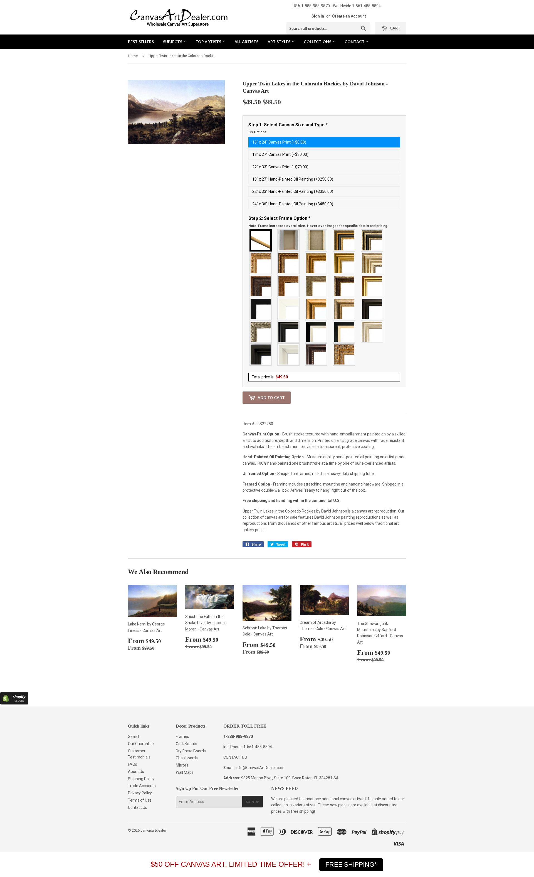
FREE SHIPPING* (351, 864)
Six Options (257, 132)
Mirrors (182, 765)
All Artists (246, 41)
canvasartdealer (153, 830)
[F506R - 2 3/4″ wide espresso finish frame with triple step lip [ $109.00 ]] (372, 309)
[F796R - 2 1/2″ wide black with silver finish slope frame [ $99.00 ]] (316, 332)
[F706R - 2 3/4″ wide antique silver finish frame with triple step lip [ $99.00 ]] (372, 332)
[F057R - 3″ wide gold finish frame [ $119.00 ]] (344, 263)
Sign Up (252, 802)
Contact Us (137, 807)
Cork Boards (186, 743)
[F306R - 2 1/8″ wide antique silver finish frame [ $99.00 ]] (316, 286)
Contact (355, 41)
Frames (182, 736)
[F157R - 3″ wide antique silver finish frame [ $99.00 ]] (372, 263)
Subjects (173, 41)
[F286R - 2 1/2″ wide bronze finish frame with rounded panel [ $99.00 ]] (344, 286)
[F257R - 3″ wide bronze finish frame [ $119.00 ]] (316, 263)
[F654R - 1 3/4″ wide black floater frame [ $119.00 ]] (260, 354)
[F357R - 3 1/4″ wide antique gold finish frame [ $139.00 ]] (316, 309)
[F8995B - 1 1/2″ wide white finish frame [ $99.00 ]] (288, 309)
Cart (394, 28)
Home (133, 56)
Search (134, 736)
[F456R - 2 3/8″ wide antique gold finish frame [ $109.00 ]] (260, 263)
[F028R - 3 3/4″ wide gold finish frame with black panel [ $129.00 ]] (344, 240)
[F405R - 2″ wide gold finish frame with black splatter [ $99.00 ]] (372, 286)
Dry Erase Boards (191, 751)
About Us (136, 771)
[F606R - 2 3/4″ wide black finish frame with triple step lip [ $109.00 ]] (288, 332)
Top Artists (209, 41)
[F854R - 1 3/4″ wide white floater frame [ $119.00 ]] (288, 354)
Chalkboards (187, 758)
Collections (318, 41)
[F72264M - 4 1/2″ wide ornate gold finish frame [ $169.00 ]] (344, 354)
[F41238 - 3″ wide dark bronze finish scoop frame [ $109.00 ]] (316, 354)
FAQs (132, 764)
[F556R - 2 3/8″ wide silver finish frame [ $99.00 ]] (260, 332)
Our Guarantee (141, 743)
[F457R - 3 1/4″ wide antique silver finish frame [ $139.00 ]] (344, 309)
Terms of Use (140, 800)
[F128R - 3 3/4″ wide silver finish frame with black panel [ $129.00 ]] (372, 240)
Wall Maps (185, 772)
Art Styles (279, 41)
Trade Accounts (142, 786)
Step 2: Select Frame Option (318, 222)
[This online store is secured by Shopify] (14, 703)
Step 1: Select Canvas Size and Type (288, 128)
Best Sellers (141, 41)
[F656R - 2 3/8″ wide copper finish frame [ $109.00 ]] (288, 263)
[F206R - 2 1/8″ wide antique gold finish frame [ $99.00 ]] (288, 286)
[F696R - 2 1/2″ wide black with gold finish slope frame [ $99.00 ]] (344, 332)
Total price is (270, 377)
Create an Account (349, 16)
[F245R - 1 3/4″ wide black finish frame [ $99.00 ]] (260, 309)
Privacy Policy (140, 793)
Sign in (318, 16)
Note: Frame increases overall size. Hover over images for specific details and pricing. (318, 226)
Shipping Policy (141, 779)
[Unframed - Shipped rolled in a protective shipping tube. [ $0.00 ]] (260, 240)
